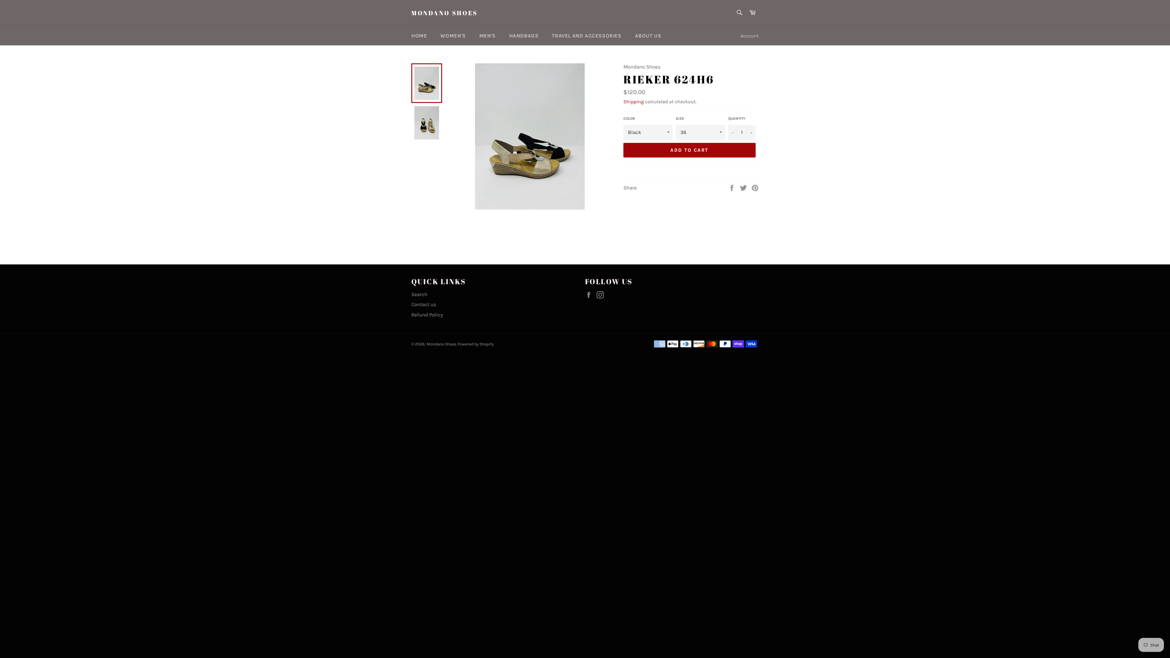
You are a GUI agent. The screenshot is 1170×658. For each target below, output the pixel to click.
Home (419, 36)
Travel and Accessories (586, 36)
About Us (648, 36)
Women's (453, 36)
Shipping (633, 101)
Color (629, 118)
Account (749, 36)
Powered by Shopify (476, 344)
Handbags (524, 36)
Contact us (423, 304)
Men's (487, 36)
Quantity (736, 118)
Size (680, 118)
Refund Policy (427, 315)
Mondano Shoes (444, 13)
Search (419, 294)
